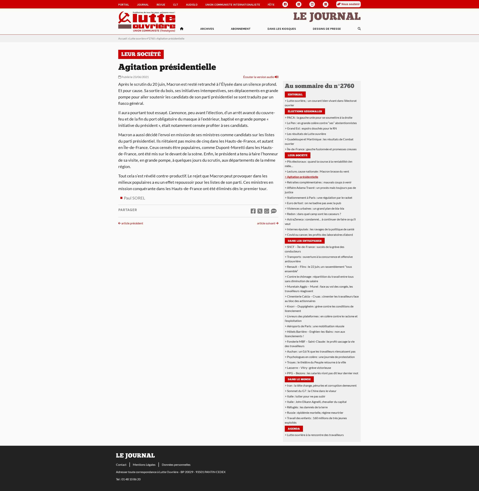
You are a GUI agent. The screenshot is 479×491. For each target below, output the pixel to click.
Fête (271, 4)
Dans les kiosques (282, 29)
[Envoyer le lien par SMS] (274, 211)
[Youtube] (312, 4)
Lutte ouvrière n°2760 (142, 38)
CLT (175, 4)
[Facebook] (285, 4)
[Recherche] (359, 29)
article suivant (266, 223)
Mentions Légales (144, 464)
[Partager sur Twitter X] (259, 211)
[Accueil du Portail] (147, 21)
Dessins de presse (327, 29)
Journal (143, 4)
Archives (207, 29)
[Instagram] (325, 4)
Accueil (122, 38)
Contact (121, 464)
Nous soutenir (350, 4)
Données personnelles (176, 464)
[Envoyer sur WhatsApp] (266, 211)
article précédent (132, 223)
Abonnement (241, 29)
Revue (161, 4)
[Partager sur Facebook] (253, 211)
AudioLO (191, 4)
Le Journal (327, 17)
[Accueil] (181, 29)
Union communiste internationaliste (232, 4)
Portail (123, 4)
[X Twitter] (298, 4)
